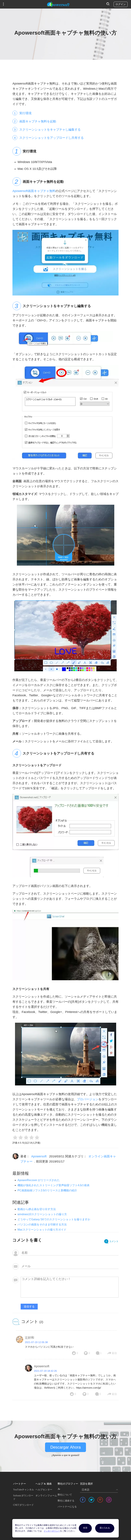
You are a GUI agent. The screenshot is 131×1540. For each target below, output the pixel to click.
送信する (29, 1306)
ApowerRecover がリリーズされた (39, 1180)
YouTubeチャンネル (23, 1489)
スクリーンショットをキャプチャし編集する (50, 129)
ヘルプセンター (43, 1489)
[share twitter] (91, 1499)
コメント (112, 1241)
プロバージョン (87, 1099)
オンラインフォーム (46, 1495)
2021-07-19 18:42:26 (45, 1370)
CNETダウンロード (23, 1505)
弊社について (65, 1494)
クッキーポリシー (52, 1531)
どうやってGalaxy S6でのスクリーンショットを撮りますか (54, 1219)
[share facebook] (82, 1499)
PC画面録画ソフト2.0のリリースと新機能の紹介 (47, 1190)
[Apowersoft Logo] (58, 4)
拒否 (85, 1528)
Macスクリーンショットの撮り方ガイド (42, 1229)
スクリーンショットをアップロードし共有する (51, 137)
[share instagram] (109, 1499)
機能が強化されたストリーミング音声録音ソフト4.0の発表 (54, 1185)
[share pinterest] (100, 1499)
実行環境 (25, 113)
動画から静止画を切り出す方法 (37, 1209)
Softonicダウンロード (23, 1497)
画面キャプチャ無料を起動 (37, 121)
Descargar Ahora (65, 1447)
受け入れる (105, 1528)
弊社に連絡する (66, 1500)
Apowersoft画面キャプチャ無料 (33, 191)
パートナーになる (67, 1506)
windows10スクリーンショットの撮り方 (42, 1214)
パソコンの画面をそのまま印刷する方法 (42, 1224)
